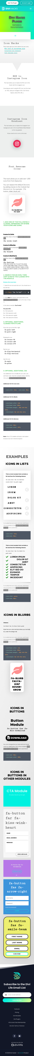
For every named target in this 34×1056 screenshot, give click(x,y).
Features (17, 1009)
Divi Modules (17, 1016)
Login (17, 911)
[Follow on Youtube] (19, 1036)
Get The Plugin (12, 3)
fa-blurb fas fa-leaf (17, 211)
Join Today (17, 800)
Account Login (26, 3)
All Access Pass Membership (17, 1022)
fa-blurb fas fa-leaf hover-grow (17, 684)
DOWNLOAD (19, 737)
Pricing (17, 1012)
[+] (17, 202)
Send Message (22, 854)
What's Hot (17, 871)
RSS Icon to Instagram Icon (15, 49)
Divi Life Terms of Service (17, 1026)
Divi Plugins (17, 1019)
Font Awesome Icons (11, 53)
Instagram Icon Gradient (13, 51)
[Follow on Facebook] (14, 1036)
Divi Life (21, 1053)
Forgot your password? (10, 907)
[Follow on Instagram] (17, 144)
